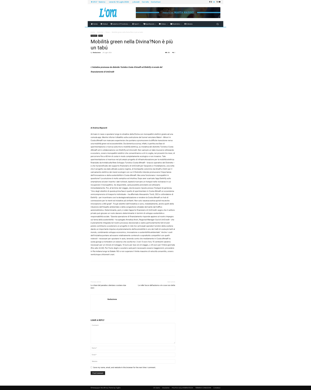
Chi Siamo (156, 388)
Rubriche (100, 32)
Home (93, 32)
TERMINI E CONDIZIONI (203, 388)
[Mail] (214, 2)
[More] (156, 58)
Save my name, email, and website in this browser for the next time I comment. (124, 367)
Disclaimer (166, 388)
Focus (108, 32)
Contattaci (216, 388)
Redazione (97, 52)
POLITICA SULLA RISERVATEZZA (182, 388)
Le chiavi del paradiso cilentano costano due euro (108, 286)
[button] (217, 24)
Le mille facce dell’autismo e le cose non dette (156, 285)
